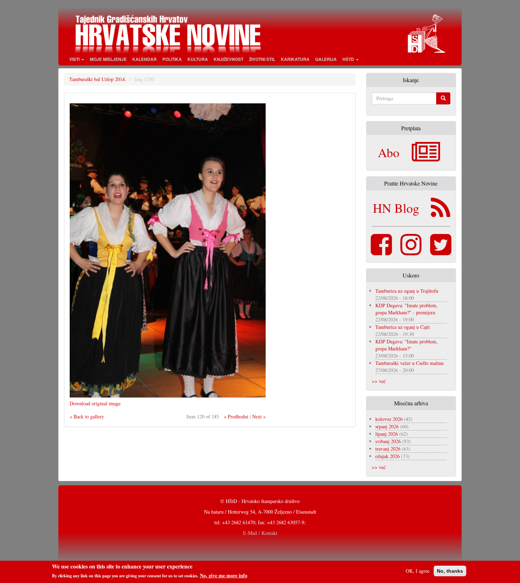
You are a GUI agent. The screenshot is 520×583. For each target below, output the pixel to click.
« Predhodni (236, 416)
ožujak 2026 (387, 456)
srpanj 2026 (387, 426)
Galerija (326, 59)
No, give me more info (223, 575)
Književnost (228, 59)
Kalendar (144, 59)
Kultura (197, 59)
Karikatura (295, 59)
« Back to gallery (87, 416)
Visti (75, 59)
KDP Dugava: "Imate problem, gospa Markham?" (406, 345)
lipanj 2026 (386, 433)
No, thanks (450, 571)
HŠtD (348, 59)
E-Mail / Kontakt (260, 533)
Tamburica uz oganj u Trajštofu (406, 290)
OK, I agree (417, 570)
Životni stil (262, 59)
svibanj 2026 (388, 441)
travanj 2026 (387, 448)
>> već (379, 381)
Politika (172, 59)
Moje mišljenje (108, 59)
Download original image (95, 403)
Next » (259, 416)
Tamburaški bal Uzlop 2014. (97, 79)
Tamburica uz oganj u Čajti (402, 327)
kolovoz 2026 (389, 419)
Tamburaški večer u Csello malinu (409, 363)
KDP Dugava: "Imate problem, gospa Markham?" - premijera (406, 309)
